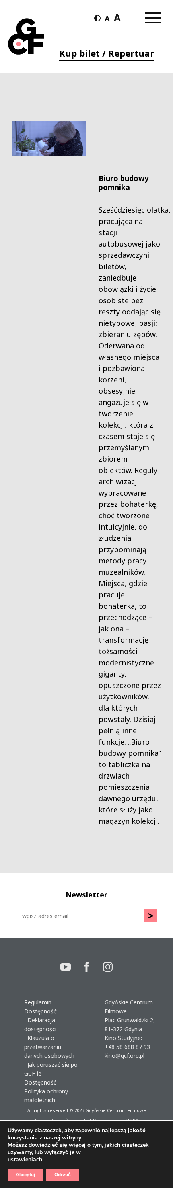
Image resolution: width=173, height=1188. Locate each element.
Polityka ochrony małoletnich (46, 1095)
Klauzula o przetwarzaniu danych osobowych (49, 1046)
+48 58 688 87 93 (127, 1047)
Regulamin (37, 1002)
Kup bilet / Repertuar (106, 53)
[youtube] (72, 968)
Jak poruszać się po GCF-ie (51, 1069)
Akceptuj (25, 1174)
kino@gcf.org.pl (124, 1055)
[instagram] (108, 968)
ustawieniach (25, 1159)
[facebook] (93, 968)
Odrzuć (62, 1174)
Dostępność (40, 1082)
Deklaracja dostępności (40, 1024)
